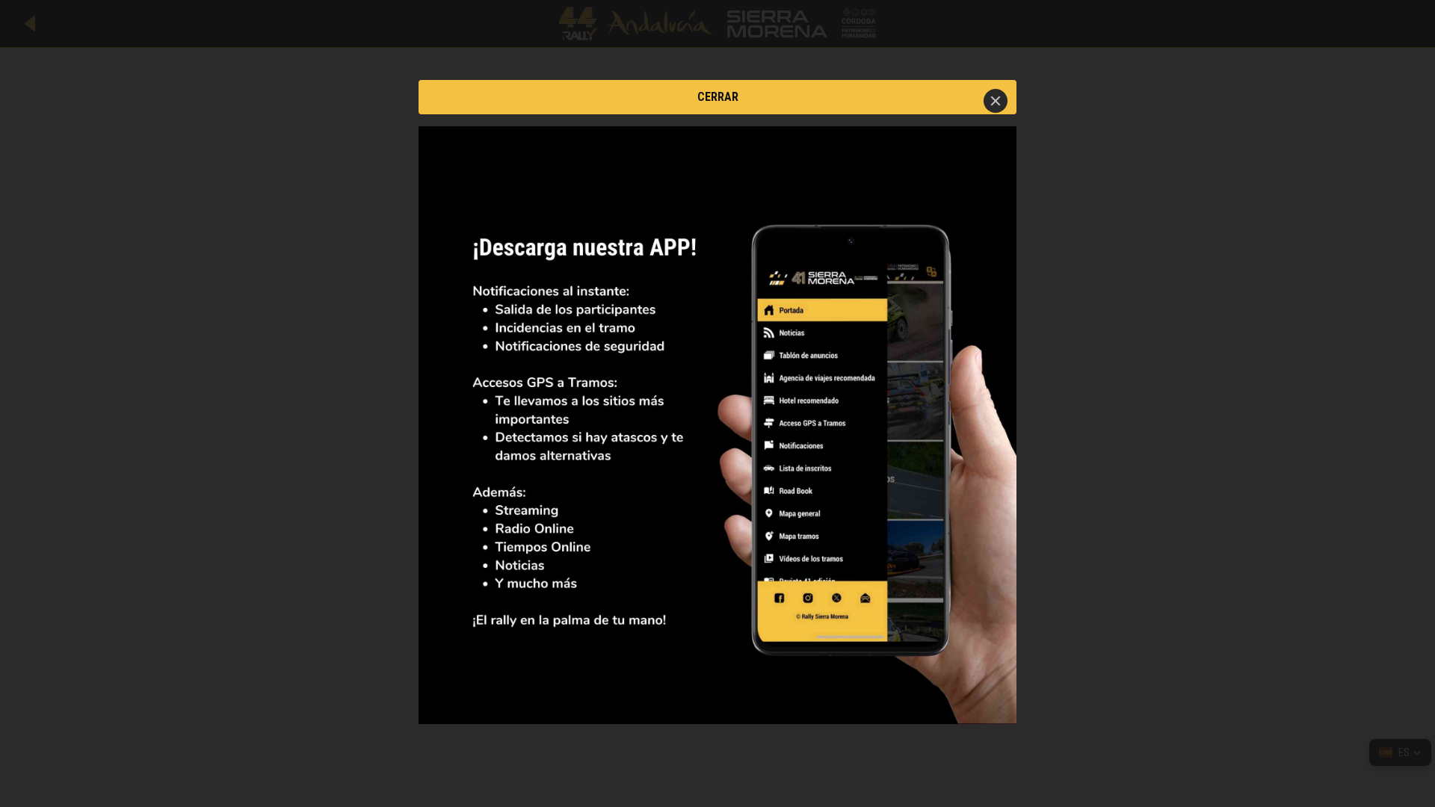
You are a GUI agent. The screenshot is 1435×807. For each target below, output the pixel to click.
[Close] (995, 101)
